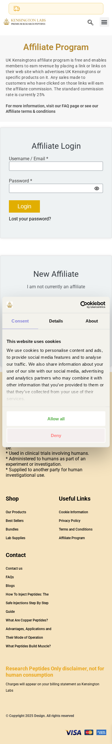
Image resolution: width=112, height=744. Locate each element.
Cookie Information (73, 512)
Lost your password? (30, 219)
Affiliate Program (72, 538)
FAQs (10, 577)
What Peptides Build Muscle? (28, 646)
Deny (56, 435)
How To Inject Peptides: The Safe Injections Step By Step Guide (27, 603)
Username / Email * (28, 158)
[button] (104, 22)
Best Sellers (15, 521)
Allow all (56, 418)
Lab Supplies (15, 538)
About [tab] (92, 320)
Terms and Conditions (75, 529)
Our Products (16, 512)
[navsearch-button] (90, 23)
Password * (20, 181)
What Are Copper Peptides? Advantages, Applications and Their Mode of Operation (28, 629)
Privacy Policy (69, 521)
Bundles (12, 529)
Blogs (10, 586)
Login (24, 206)
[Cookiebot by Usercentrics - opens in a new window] (80, 305)
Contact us (14, 568)
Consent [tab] (20, 320)
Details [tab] (56, 320)
